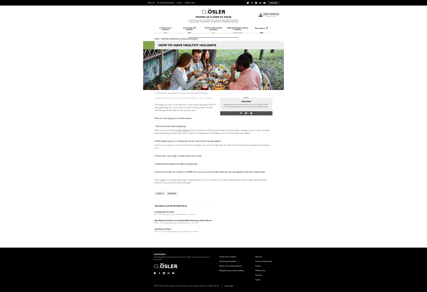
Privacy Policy (229, 286)
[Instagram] (260, 3)
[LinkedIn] (256, 3)
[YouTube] (264, 3)
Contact (179, 3)
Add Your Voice (190, 3)
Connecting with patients (189, 29)
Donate (257, 280)
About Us (151, 3)
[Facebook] (252, 3)
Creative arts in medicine (165, 29)
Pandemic (172, 194)
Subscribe (258, 275)
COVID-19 (160, 194)
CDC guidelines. (183, 131)
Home (157, 39)
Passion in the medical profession (213, 29)
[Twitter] (248, 3)
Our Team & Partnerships (165, 3)
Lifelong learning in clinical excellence (237, 29)
